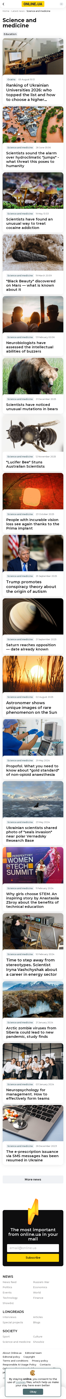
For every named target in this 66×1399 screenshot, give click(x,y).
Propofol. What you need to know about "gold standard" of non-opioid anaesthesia (32, 770)
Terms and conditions (15, 1360)
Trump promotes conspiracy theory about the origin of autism (31, 587)
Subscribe (33, 1257)
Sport (6, 1336)
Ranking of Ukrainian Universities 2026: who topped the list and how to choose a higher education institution (30, 92)
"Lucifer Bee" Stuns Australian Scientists (25, 464)
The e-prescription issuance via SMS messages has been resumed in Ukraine (32, 1156)
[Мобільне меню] (61, 4)
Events (7, 1292)
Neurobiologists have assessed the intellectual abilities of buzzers (29, 347)
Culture (37, 1336)
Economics (40, 1287)
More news (33, 1179)
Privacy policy (40, 1360)
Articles (38, 1317)
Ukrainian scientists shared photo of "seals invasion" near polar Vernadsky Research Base (31, 834)
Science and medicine (20, 147)
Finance (38, 1297)
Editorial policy (11, 1356)
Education (10, 34)
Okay (33, 1391)
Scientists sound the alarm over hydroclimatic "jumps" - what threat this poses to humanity (32, 159)
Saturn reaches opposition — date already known (31, 647)
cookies (21, 1382)
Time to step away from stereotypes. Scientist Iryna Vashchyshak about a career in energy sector (31, 967)
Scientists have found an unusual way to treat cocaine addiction (29, 223)
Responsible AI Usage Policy (19, 1364)
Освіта (11, 79)
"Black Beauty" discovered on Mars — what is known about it (30, 285)
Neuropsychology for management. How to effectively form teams (27, 1094)
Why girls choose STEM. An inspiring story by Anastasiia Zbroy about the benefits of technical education (32, 900)
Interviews (9, 1317)
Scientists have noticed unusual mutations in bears (32, 407)
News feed (9, 1282)
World (37, 1292)
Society (10, 1331)
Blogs (36, 1322)
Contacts (45, 1364)
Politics (7, 1287)
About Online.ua (12, 1352)
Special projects (13, 1322)
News (8, 1277)
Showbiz (8, 1303)
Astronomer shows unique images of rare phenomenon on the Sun (31, 707)
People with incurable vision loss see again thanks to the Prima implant (32, 524)
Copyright (29, 1356)
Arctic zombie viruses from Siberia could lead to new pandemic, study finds (31, 1032)
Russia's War (41, 1282)
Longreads (13, 1312)
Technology (10, 1297)
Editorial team (33, 1352)
